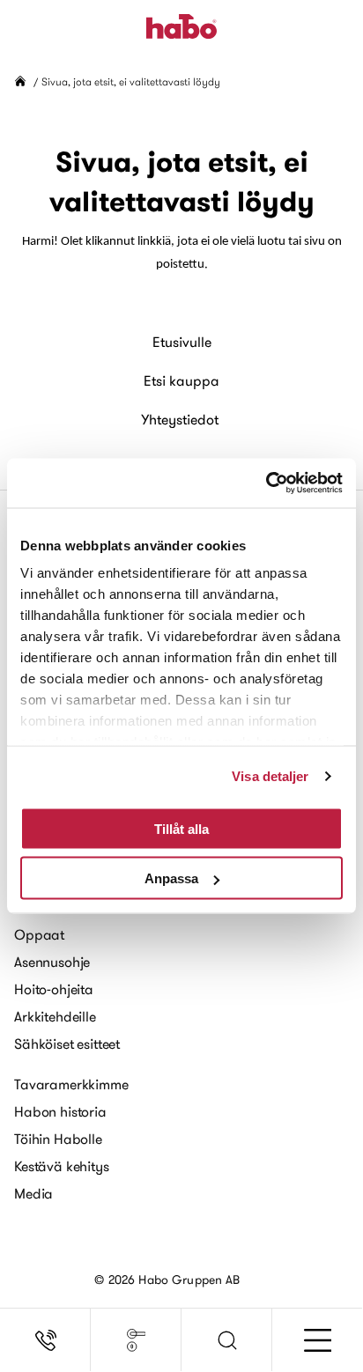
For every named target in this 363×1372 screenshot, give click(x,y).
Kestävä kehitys (61, 1166)
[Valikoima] (136, 1340)
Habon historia (60, 1111)
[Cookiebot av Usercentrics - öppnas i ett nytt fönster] (266, 483)
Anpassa (171, 878)
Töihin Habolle (58, 1138)
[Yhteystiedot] (45, 1340)
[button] (227, 1340)
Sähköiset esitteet (67, 1043)
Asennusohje (52, 961)
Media (33, 1193)
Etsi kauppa (181, 380)
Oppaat (39, 934)
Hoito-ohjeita (53, 989)
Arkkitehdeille (55, 1016)
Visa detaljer (270, 776)
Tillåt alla (181, 828)
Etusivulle (181, 341)
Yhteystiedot (180, 419)
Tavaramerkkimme (71, 1084)
